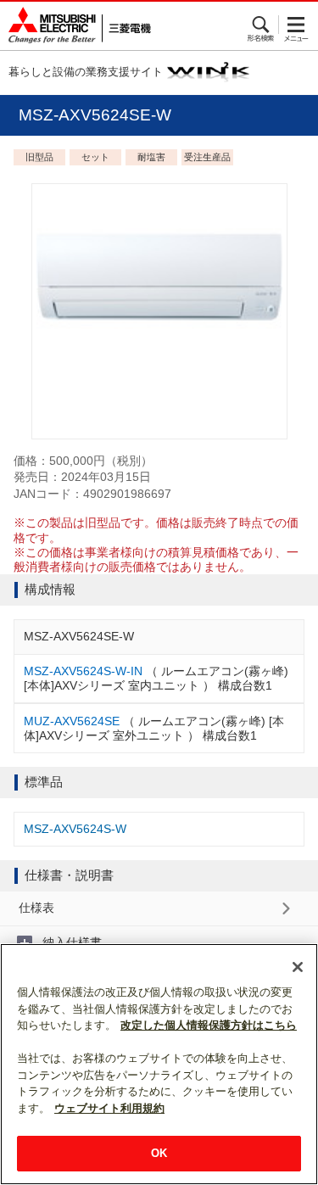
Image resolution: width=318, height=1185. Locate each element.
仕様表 (36, 907)
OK (159, 1153)
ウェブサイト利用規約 (109, 1108)
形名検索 (261, 24)
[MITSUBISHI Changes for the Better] (75, 26)
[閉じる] (297, 967)
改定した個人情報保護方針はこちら (208, 1025)
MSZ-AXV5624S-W (75, 829)
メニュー (296, 24)
